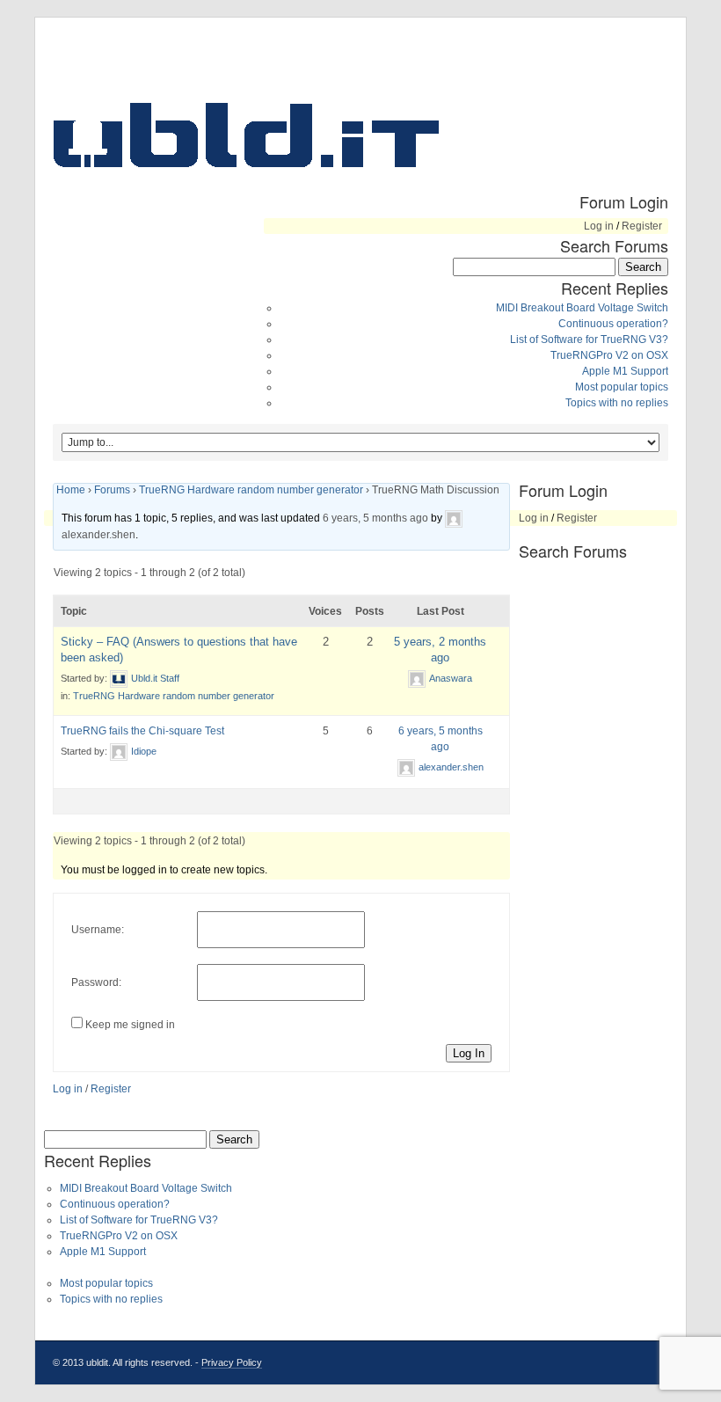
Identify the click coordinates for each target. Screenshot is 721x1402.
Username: (97, 930)
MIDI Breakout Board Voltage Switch (582, 308)
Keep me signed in (130, 1025)
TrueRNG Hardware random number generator (251, 490)
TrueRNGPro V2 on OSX (609, 355)
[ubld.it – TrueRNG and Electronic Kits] (246, 134)
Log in (599, 226)
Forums (112, 490)
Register (642, 226)
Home (70, 490)
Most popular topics (621, 387)
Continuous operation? (613, 324)
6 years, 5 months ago (375, 518)
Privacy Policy (231, 1362)
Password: (96, 982)
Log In (468, 1053)
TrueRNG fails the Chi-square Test (142, 731)
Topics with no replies (616, 403)
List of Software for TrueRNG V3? (589, 339)
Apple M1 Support (625, 371)
